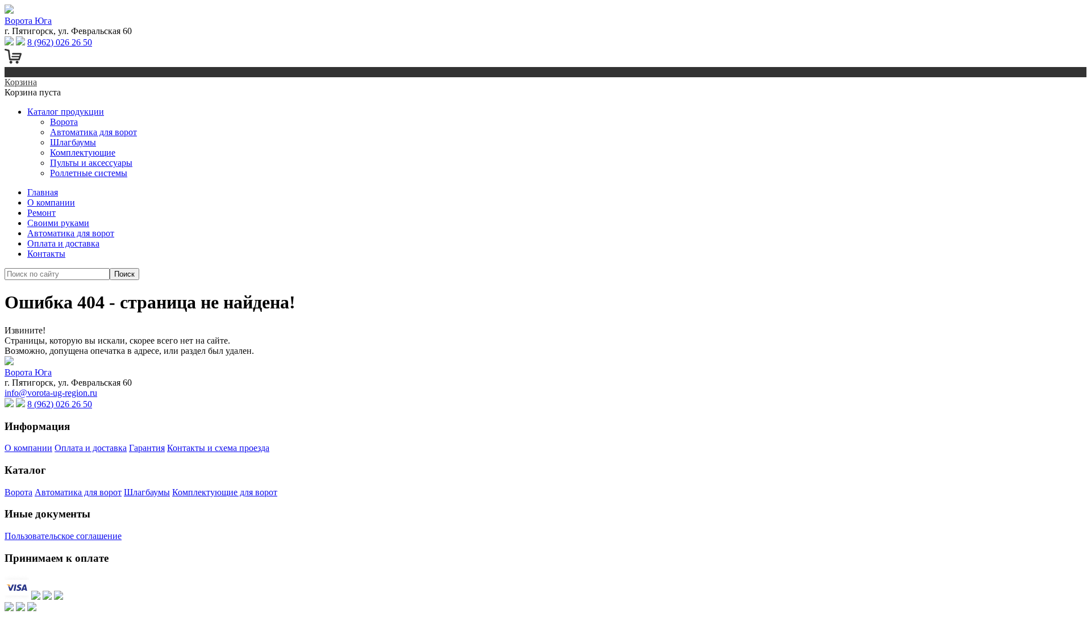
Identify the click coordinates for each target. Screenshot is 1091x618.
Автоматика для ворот (93, 132)
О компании (51, 202)
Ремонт (41, 213)
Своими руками (58, 223)
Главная (42, 192)
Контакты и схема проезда (218, 448)
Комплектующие (82, 152)
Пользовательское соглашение (63, 536)
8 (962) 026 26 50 (59, 42)
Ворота (64, 122)
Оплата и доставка (63, 243)
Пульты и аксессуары (91, 163)
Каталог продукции (65, 111)
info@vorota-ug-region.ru (51, 393)
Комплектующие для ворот (224, 492)
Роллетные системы (88, 173)
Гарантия (147, 448)
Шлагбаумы (73, 142)
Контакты (46, 253)
